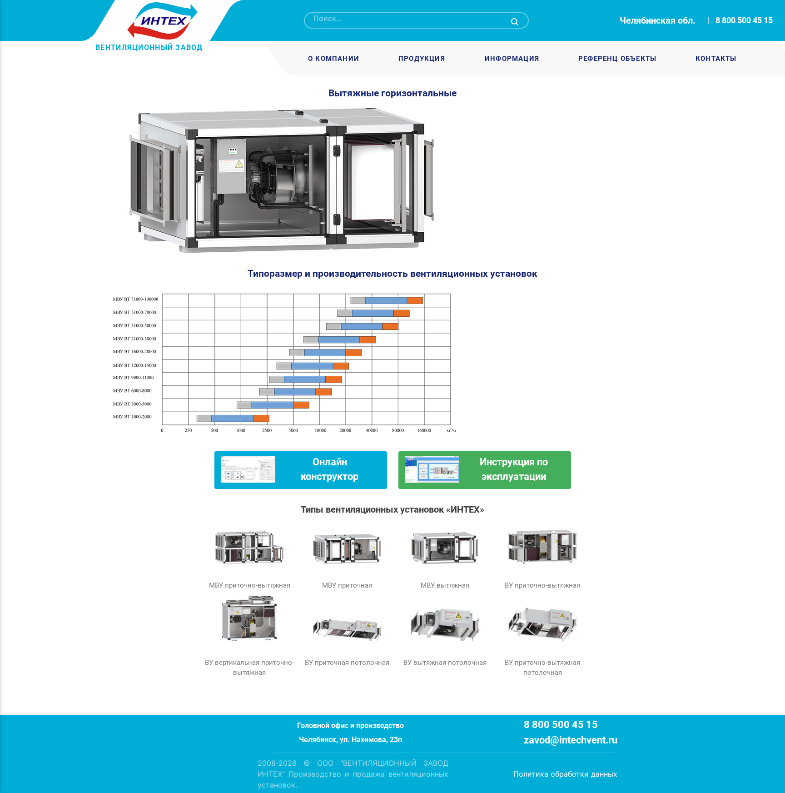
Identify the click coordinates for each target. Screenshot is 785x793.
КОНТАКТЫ (716, 59)
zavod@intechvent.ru (570, 740)
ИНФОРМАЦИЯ (511, 59)
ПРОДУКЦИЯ (421, 59)
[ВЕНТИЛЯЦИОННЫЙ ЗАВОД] (159, 21)
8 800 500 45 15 (744, 20)
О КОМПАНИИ (333, 59)
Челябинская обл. (658, 20)
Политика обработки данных (565, 773)
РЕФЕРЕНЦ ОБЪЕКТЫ (617, 59)
